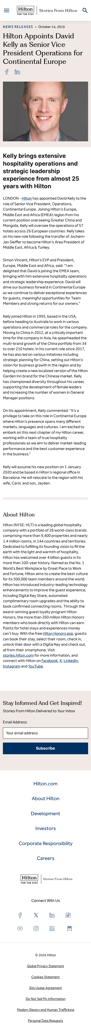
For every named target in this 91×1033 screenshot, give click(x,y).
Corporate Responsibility (46, 843)
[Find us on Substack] (70, 928)
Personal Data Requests (45, 1021)
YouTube (35, 666)
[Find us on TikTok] (68, 915)
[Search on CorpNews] (85, 11)
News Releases (18, 27)
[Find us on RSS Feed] (52, 928)
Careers (45, 858)
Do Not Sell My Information (46, 999)
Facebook (49, 660)
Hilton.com (45, 784)
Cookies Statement (45, 977)
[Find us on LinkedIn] (52, 915)
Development (45, 813)
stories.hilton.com (18, 655)
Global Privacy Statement (45, 966)
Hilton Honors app (58, 633)
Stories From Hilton (58, 10)
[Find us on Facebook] (20, 915)
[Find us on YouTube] (20, 928)
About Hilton (45, 798)
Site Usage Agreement (45, 988)
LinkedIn (71, 660)
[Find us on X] (36, 915)
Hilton (27, 198)
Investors (45, 828)
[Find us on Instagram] (36, 928)
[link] (7, 72)
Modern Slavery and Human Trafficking (45, 1010)
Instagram (11, 666)
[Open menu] (6, 10)
